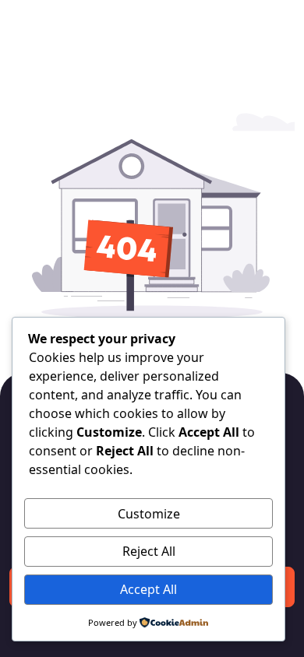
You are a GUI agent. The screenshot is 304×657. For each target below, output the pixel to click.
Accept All (148, 589)
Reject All (148, 551)
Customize (149, 513)
